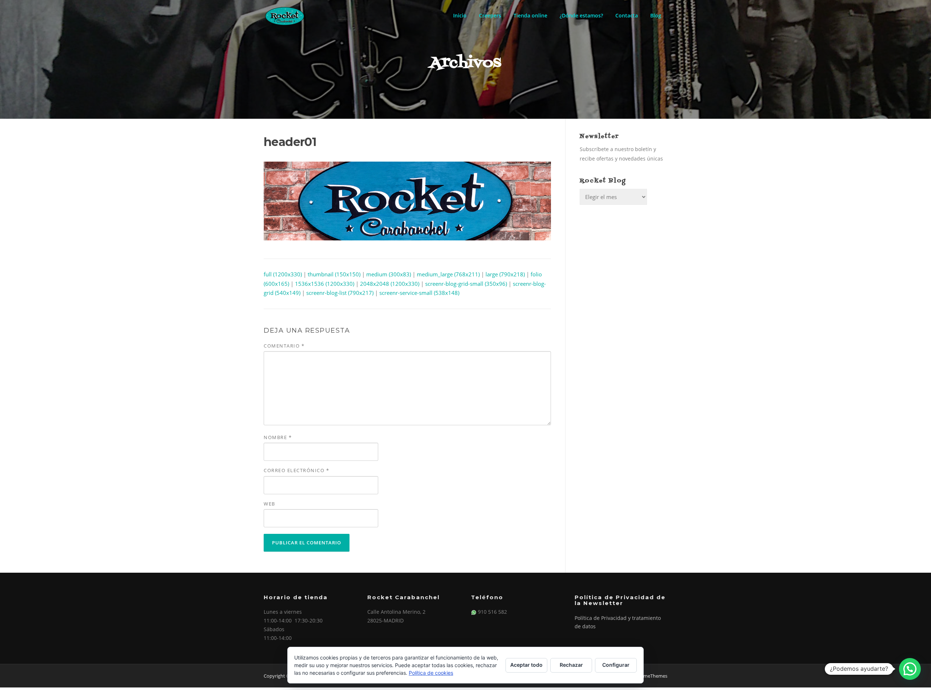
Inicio (460, 15)
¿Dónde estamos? (581, 15)
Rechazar (571, 665)
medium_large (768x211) (448, 274)
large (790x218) (505, 274)
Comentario (284, 345)
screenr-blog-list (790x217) (339, 292)
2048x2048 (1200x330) (389, 283)
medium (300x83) (388, 274)
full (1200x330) (283, 274)
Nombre (278, 437)
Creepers (490, 15)
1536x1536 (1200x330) (324, 283)
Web (269, 503)
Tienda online (530, 15)
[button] (910, 669)
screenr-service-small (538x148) (419, 292)
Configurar (616, 665)
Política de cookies (431, 673)
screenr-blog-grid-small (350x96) (466, 283)
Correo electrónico (296, 470)
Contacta (626, 15)
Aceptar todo (526, 665)
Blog (655, 15)
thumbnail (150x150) (334, 274)
